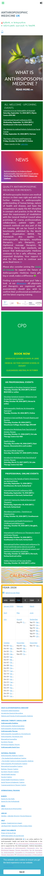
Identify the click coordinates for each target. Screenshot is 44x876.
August (19, 619)
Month (12, 600)
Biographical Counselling (9, 739)
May (18, 613)
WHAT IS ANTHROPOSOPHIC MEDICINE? (14, 708)
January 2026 (8, 606)
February (20, 606)
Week (5, 600)
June (31, 613)
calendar (24, 144)
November (20, 642)
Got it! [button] (22, 872)
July (5, 619)
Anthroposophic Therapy (9, 731)
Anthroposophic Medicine (9, 723)
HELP (3, 820)
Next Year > (38, 600)
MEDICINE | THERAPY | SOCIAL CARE (13, 720)
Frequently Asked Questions (10, 710)
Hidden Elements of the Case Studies (17, 561)
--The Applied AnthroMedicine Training (13, 758)
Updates (3, 823)
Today (32, 600)
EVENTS (4, 796)
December (33, 642)
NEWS (3, 806)
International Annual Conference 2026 (17, 120)
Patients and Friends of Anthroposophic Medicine (17, 716)
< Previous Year (25, 600)
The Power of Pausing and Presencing (17, 138)
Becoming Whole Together (14, 450)
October (7, 642)
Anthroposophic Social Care (10, 747)
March (32, 606)
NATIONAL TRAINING (8, 753)
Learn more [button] (8, 866)
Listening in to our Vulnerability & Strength (19, 110)
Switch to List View (12, 593)
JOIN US (4, 813)
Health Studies (9, 441)
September (34, 619)
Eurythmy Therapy (7, 742)
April (5, 613)
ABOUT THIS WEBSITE (8, 830)
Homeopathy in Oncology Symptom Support (20, 387)
